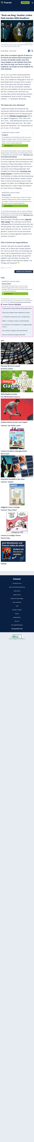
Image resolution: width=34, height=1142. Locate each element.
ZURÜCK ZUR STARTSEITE (24, 271)
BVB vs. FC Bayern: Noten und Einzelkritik (15, 321)
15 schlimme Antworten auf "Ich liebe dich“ (16, 317)
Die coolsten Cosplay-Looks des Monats (15, 330)
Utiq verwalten (17, 602)
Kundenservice (17, 583)
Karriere (17, 621)
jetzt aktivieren (8, 145)
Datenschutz (17, 595)
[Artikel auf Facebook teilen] (29, 50)
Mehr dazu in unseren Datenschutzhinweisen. (20, 302)
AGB (17, 606)
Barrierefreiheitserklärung (17, 587)
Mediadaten (17, 617)
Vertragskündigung (17, 625)
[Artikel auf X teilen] (32, 50)
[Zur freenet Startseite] (6, 2)
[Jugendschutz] (17, 636)
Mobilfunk (25, 2)
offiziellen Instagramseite (18, 116)
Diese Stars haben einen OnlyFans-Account (16, 312)
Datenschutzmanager (17, 598)
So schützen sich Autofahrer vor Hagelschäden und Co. (17, 326)
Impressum (17, 591)
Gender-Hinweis (17, 610)
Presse (17, 613)
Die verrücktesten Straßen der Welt (13, 335)
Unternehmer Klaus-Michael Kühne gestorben (17, 308)
